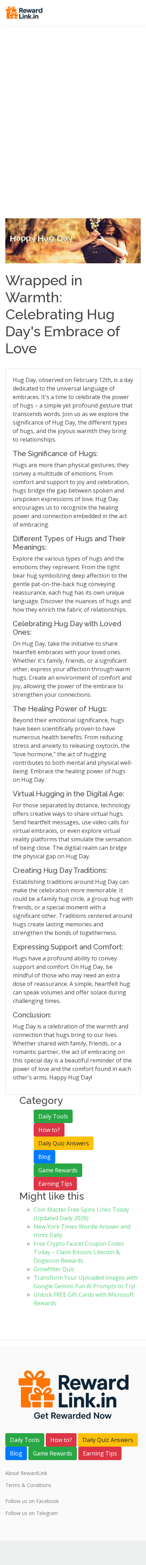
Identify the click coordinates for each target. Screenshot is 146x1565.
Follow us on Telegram (31, 1513)
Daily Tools (53, 1116)
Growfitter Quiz (54, 1269)
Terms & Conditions (28, 1485)
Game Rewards (58, 1170)
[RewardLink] (24, 12)
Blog (44, 1157)
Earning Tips (55, 1184)
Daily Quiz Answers (63, 1143)
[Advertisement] (73, 142)
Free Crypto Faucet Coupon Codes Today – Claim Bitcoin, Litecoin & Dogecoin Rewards (79, 1252)
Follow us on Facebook (32, 1501)
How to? (49, 1130)
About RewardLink (26, 1473)
